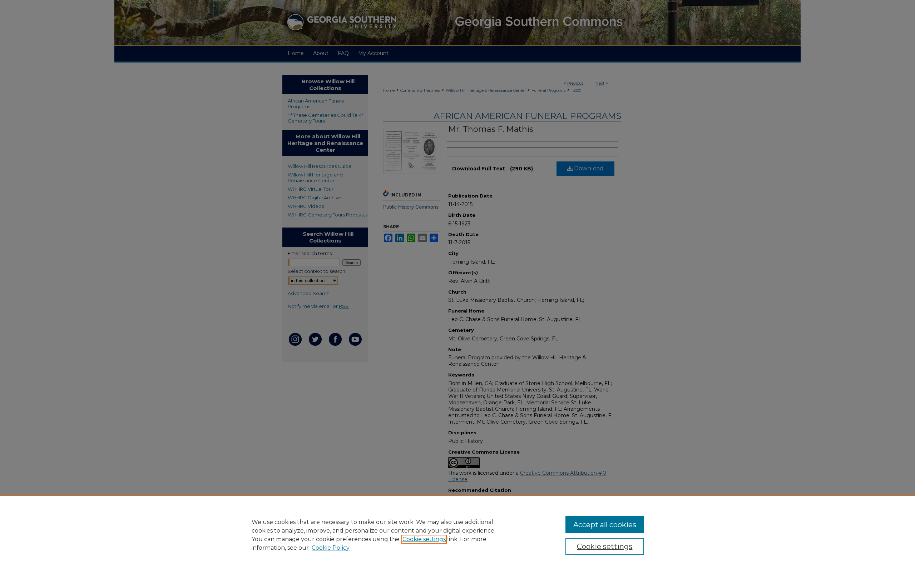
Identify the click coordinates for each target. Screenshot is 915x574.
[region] (457, 534)
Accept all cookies (604, 524)
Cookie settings (424, 539)
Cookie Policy (331, 547)
